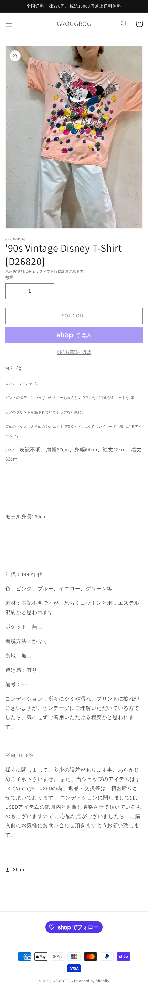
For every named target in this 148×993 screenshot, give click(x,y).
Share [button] (19, 869)
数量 (9, 277)
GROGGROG (63, 980)
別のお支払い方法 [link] (74, 351)
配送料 (18, 271)
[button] (8, 23)
